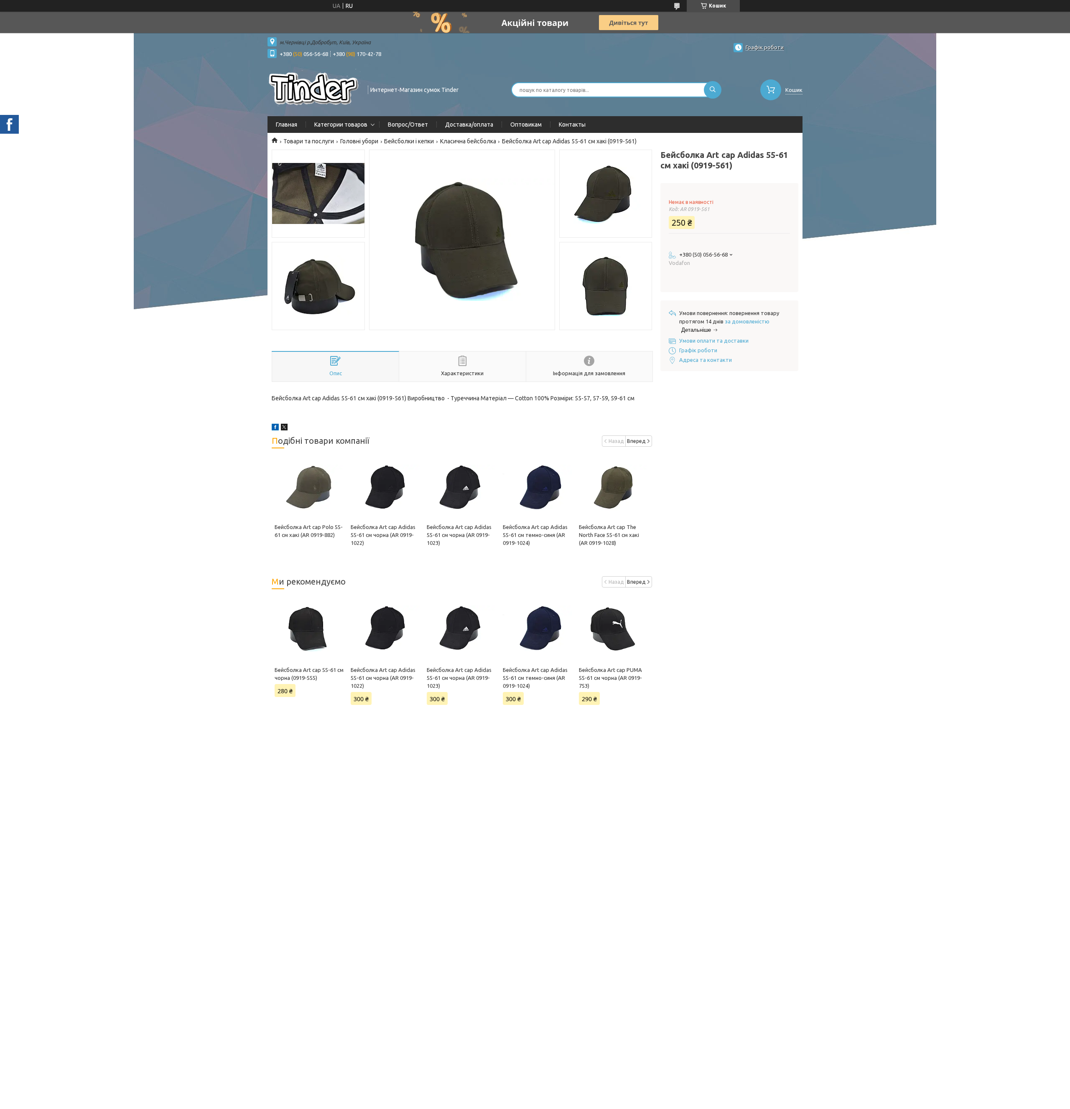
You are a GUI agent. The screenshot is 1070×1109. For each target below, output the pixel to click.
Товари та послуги (308, 141)
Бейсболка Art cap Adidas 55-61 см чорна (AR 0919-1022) (383, 535)
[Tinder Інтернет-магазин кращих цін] (314, 89)
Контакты (572, 124)
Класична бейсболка (468, 141)
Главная (286, 124)
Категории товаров (340, 124)
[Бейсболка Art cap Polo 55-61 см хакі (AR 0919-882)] (309, 487)
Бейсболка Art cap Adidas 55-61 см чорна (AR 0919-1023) (459, 535)
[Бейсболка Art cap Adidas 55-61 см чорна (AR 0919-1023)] (462, 487)
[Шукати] (712, 90)
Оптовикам (526, 124)
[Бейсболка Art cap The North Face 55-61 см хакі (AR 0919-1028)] (614, 487)
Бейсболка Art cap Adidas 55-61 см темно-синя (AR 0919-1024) (535, 535)
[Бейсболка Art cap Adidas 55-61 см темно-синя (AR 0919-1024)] (538, 487)
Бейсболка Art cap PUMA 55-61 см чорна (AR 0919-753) (610, 678)
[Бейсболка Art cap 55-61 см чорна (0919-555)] (309, 628)
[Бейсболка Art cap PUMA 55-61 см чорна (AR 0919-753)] (614, 628)
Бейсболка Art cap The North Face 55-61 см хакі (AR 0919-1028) (609, 535)
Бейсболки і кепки (409, 141)
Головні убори (359, 141)
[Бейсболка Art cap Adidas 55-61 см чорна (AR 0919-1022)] (385, 487)
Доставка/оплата (469, 124)
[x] (284, 428)
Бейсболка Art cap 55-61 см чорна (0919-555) (309, 674)
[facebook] (275, 428)
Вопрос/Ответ (408, 124)
